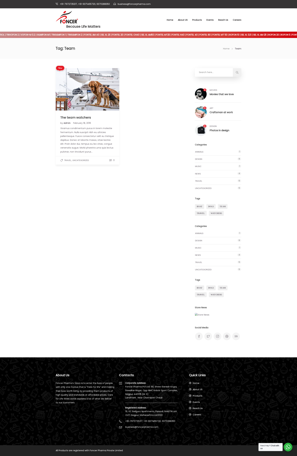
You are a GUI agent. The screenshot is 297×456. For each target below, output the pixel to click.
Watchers (216, 213)
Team (223, 206)
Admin (67, 123)
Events (210, 19)
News (198, 173)
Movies (213, 90)
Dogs (211, 206)
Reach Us (223, 19)
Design (213, 126)
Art (211, 108)
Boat (199, 206)
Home (170, 19)
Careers (237, 19)
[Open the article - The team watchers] (72, 89)
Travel (67, 160)
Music (198, 166)
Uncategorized (80, 160)
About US (183, 19)
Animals (199, 151)
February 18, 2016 (82, 123)
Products (197, 19)
